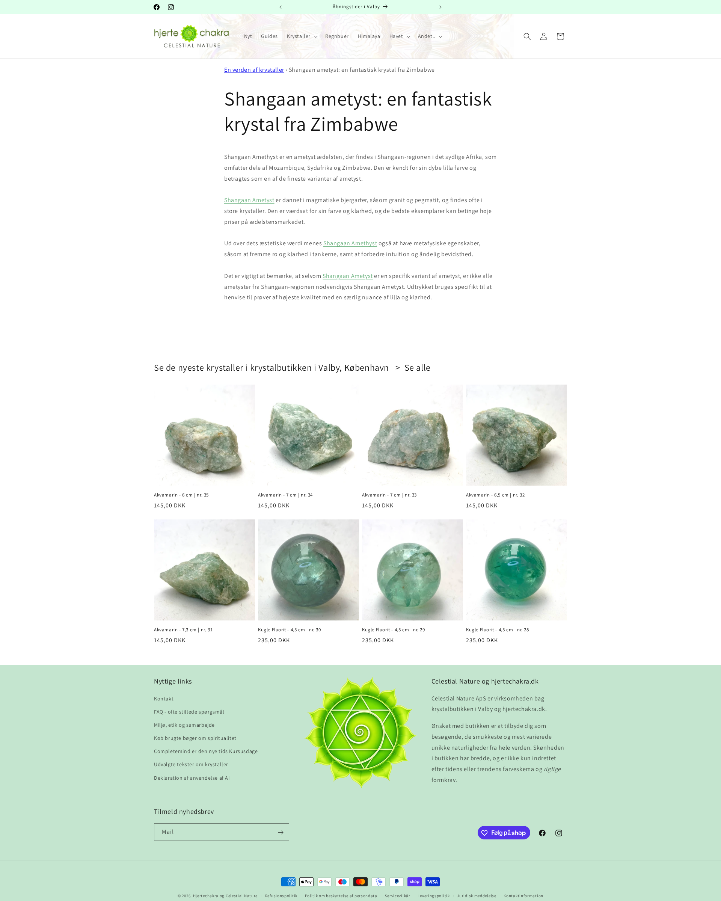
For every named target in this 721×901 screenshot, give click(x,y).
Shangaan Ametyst (249, 200)
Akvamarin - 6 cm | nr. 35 (181, 495)
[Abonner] (280, 832)
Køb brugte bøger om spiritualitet (195, 738)
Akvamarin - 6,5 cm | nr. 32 (495, 495)
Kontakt (163, 698)
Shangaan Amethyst (350, 243)
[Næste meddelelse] (440, 7)
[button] (301, 36)
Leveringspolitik (433, 895)
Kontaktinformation (523, 895)
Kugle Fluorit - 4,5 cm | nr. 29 (393, 630)
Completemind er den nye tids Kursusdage (206, 751)
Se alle (417, 367)
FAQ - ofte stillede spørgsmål (189, 711)
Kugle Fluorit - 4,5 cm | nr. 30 (289, 630)
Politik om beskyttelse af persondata (341, 895)
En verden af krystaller (254, 70)
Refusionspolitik (281, 895)
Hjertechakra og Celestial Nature (225, 895)
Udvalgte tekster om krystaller (191, 764)
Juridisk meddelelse (476, 895)
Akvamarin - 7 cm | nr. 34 (285, 495)
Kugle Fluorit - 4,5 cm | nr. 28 (497, 630)
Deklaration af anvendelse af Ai (192, 777)
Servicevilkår (397, 895)
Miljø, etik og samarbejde (184, 724)
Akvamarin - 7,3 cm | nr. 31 (183, 630)
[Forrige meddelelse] (280, 7)
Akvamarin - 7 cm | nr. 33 (389, 495)
